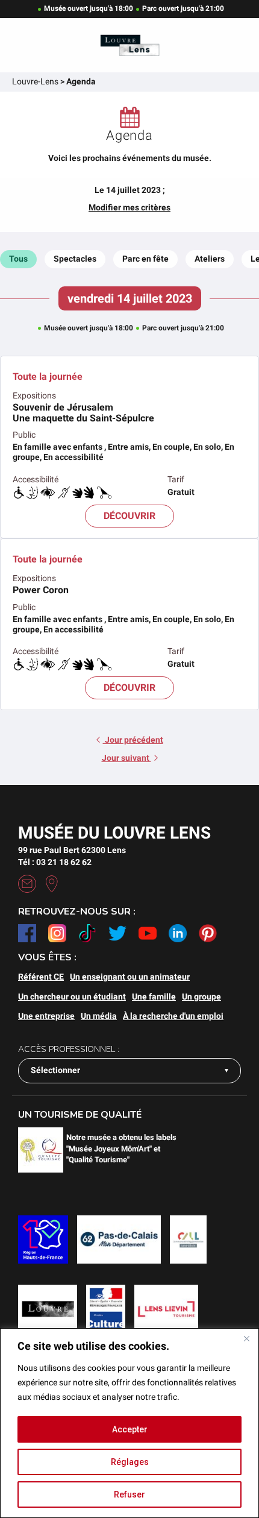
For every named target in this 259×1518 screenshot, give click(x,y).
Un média (99, 1016)
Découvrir (129, 515)
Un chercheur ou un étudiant (72, 996)
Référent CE (41, 976)
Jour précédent (133, 740)
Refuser (129, 1494)
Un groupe (201, 996)
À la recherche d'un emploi (173, 1016)
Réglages (130, 1462)
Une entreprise (46, 1016)
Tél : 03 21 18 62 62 (55, 862)
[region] (129, 1423)
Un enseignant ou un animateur (130, 976)
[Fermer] (246, 1338)
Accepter (130, 1429)
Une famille (154, 996)
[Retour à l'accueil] (129, 45)
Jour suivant (126, 758)
